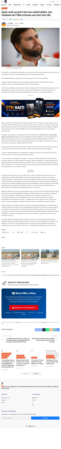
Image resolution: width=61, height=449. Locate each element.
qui (49, 275)
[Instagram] (32, 426)
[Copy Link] (19, 19)
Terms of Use (18, 322)
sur (56, 275)
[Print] (22, 19)
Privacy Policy (43, 322)
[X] (28, 426)
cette (13, 275)
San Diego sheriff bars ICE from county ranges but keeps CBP (52, 361)
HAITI (9, 353)
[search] (51, 1)
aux (8, 275)
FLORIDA (4, 353)
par (30, 275)
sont (53, 275)
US (23, 357)
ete (24, 275)
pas (32, 275)
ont (28, 275)
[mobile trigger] (2, 1)
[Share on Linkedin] (15, 19)
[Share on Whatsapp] (12, 19)
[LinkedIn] (34, 426)
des (19, 275)
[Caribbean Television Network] (5, 1)
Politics (4, 8)
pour (39, 275)
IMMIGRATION (5, 355)
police (35, 275)
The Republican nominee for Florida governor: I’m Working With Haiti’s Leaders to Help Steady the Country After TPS (8, 363)
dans (17, 275)
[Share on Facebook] (8, 19)
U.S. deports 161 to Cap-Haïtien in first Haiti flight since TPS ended (37, 361)
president (42, 275)
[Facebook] (26, 426)
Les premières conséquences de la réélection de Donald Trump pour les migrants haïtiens (50, 262)
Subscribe (45, 418)
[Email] (17, 19)
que (46, 275)
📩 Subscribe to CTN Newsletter (23, 308)
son (51, 275)
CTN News (10, 23)
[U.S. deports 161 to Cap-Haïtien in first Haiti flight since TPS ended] (38, 354)
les (26, 275)
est (21, 275)
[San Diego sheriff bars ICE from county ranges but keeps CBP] (53, 354)
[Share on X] (10, 19)
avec (11, 275)
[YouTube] (30, 426)
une (58, 275)
